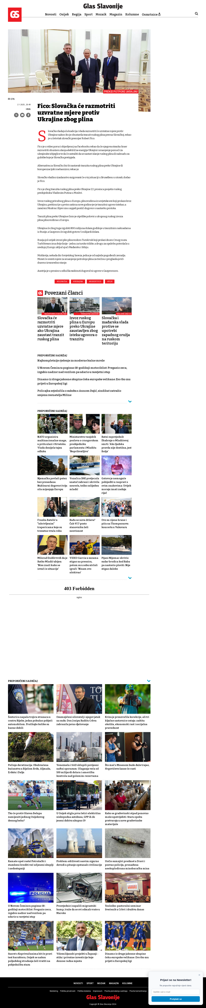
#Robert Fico (95, 281)
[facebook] (28, 115)
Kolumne (132, 14)
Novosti (50, 14)
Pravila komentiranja (138, 991)
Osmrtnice (150, 14)
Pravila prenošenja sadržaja (116, 991)
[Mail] (22, 115)
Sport (88, 14)
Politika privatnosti (67, 991)
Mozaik (101, 14)
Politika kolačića (84, 991)
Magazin (115, 14)
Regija (76, 14)
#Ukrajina (78, 281)
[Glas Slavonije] (15, 20)
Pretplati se (176, 999)
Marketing (54, 991)
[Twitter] (16, 115)
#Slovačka (62, 281)
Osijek (64, 14)
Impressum (97, 991)
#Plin (109, 281)
